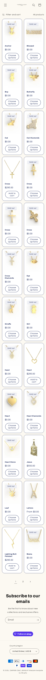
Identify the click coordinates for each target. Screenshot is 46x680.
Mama (29, 554)
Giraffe (8, 324)
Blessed (30, 46)
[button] (5, 5)
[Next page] (30, 582)
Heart (29, 370)
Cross (7, 184)
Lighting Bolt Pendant (11, 555)
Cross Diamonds (9, 277)
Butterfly (31, 92)
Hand (7, 370)
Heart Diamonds (34, 416)
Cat (6, 138)
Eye (28, 276)
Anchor (8, 46)
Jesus (29, 462)
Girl (28, 324)
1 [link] (15, 581)
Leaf (7, 508)
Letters (30, 508)
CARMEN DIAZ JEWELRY (19, 670)
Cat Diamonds (33, 138)
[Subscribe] (38, 620)
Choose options (12, 56)
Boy (6, 92)
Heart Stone (10, 462)
